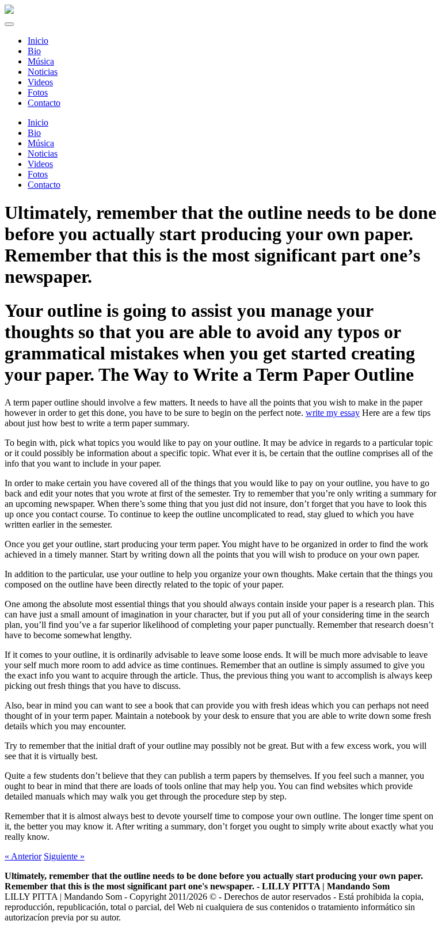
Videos (40, 164)
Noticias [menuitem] (43, 72)
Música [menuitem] (41, 61)
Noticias (43, 153)
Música (41, 143)
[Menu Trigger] (9, 24)
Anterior (23, 856)
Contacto (44, 185)
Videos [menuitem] (40, 82)
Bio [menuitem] (34, 51)
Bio (34, 133)
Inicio (38, 122)
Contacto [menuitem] (44, 103)
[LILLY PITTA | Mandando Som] (9, 11)
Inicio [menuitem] (38, 41)
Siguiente (64, 856)
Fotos (38, 174)
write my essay (333, 413)
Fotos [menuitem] (38, 92)
